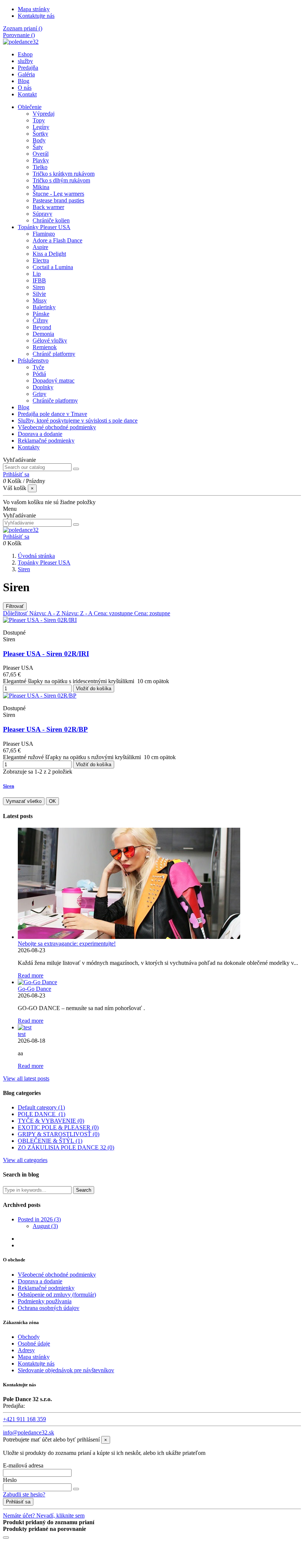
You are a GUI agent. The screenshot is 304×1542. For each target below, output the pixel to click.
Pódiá (39, 374)
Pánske (41, 314)
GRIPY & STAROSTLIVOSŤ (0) (58, 1134)
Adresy (26, 1350)
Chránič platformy (54, 354)
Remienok (45, 347)
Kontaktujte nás (36, 16)
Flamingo (44, 234)
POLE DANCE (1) (41, 1114)
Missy (40, 300)
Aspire (40, 247)
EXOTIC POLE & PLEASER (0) (58, 1127)
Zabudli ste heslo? (24, 1494)
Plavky (41, 160)
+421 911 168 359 (24, 1419)
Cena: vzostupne (114, 613)
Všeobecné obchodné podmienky (57, 427)
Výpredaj (43, 113)
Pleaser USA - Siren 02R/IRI (46, 654)
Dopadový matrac (54, 380)
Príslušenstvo (33, 360)
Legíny (41, 127)
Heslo (10, 1480)
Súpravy (42, 214)
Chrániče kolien (51, 220)
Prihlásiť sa (18, 1502)
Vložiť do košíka (93, 688)
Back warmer (48, 207)
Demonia (43, 334)
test (22, 1034)
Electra (41, 260)
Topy (39, 120)
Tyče (38, 367)
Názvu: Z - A (78, 613)
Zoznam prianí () (22, 28)
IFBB (39, 280)
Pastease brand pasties (58, 200)
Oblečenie (30, 107)
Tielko (40, 167)
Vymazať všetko (24, 801)
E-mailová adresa (23, 1465)
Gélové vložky (50, 340)
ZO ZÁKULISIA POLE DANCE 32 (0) (66, 1147)
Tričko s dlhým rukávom (61, 180)
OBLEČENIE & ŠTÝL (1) (50, 1141)
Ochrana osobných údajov (48, 1308)
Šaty (38, 147)
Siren (39, 287)
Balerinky (44, 307)
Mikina (41, 187)
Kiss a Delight (49, 254)
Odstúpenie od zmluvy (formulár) (57, 1294)
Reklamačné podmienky (46, 440)
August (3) (45, 1226)
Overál (41, 153)
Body (39, 140)
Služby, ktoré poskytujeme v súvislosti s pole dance (78, 420)
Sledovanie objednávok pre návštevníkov (66, 1370)
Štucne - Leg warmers (58, 194)
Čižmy (40, 320)
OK (52, 801)
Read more (30, 975)
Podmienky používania (45, 1301)
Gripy (39, 394)
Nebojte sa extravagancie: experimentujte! (67, 943)
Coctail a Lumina (53, 267)
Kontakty (29, 447)
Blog (23, 407)
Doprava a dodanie (40, 434)
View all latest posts (26, 1078)
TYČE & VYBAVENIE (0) (51, 1121)
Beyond (42, 327)
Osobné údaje (34, 1343)
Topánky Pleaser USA (44, 227)
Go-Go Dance (34, 989)
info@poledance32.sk (28, 1432)
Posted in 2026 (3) (39, 1219)
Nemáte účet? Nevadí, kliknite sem (44, 1515)
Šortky (40, 133)
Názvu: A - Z (45, 613)
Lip (37, 274)
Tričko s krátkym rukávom (64, 174)
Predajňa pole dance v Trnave (52, 414)
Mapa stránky (34, 9)
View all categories (25, 1160)
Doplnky (43, 387)
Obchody (29, 1337)
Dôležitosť (16, 613)
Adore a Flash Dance (57, 240)
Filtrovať (15, 606)
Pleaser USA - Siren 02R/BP (45, 729)
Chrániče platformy (55, 400)
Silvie (39, 294)
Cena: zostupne (152, 613)
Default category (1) (41, 1107)
